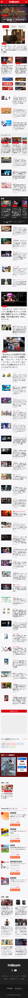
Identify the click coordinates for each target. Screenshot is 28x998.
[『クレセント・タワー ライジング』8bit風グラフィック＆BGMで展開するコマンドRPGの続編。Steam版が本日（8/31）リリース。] (11, 203)
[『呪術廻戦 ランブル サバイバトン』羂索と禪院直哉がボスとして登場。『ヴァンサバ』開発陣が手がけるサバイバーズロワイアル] (6, 685)
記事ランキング (22, 26)
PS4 (22, 744)
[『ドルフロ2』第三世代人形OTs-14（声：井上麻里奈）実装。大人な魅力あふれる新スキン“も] (6, 282)
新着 (2, 5)
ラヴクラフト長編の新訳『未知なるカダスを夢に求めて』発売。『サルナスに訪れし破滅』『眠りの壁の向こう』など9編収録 (19, 663)
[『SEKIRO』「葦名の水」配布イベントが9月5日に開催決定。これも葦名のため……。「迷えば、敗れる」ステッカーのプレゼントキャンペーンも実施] (6, 464)
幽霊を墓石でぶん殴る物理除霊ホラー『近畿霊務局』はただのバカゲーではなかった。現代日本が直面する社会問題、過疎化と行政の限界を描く (19, 175)
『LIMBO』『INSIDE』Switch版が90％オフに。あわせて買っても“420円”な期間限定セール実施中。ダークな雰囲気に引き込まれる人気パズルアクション (19, 453)
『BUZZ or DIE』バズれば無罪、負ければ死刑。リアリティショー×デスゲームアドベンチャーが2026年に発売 (20, 564)
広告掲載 (22, 979)
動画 (2, 198)
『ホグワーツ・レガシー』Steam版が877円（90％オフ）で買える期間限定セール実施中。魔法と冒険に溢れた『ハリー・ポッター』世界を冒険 (20, 539)
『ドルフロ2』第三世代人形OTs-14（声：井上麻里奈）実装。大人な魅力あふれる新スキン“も (20, 284)
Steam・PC (4, 747)
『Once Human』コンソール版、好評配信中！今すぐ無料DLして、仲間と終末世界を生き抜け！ (20, 589)
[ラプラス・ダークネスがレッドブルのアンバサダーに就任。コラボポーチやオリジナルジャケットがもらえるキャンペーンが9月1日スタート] (6, 426)
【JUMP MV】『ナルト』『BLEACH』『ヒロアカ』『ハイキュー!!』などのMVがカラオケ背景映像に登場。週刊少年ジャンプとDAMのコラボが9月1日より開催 (20, 576)
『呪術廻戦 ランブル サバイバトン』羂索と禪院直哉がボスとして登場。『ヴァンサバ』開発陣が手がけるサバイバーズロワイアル (20, 687)
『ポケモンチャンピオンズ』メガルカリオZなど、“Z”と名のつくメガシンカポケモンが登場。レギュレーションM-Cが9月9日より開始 (22, 212)
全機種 (3, 744)
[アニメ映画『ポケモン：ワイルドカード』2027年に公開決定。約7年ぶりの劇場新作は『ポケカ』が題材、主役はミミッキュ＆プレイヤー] (6, 488)
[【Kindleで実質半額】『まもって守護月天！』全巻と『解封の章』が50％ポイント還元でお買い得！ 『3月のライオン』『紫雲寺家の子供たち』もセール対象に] (6, 649)
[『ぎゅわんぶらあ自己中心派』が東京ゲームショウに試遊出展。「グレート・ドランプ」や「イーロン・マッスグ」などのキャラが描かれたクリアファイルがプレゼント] (14, 344)
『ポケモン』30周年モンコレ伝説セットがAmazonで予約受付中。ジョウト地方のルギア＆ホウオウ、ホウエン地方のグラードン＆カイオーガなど (19, 415)
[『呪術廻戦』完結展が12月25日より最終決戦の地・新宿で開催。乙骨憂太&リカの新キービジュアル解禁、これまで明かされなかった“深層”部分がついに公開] (6, 698)
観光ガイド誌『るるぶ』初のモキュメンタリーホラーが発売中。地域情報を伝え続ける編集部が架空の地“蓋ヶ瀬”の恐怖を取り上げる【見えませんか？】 (19, 329)
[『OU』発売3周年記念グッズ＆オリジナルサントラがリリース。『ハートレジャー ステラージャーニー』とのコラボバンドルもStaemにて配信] (6, 111)
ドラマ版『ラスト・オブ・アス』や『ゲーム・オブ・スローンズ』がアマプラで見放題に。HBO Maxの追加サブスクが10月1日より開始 (14, 49)
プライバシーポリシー (15, 976)
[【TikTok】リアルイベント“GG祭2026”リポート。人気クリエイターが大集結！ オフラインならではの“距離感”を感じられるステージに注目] (6, 254)
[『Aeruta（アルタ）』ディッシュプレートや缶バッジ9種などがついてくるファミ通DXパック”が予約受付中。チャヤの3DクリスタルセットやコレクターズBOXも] (6, 229)
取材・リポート (16, 251)
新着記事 (13, 26)
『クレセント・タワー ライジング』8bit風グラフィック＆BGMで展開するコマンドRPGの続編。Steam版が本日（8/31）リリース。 (11, 212)
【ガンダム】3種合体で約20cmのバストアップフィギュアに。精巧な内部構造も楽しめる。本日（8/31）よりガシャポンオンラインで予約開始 (20, 503)
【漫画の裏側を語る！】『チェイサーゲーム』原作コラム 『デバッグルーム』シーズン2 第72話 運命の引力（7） (20, 601)
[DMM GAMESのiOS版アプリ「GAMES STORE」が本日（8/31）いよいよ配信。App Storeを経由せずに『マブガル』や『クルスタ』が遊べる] (6, 185)
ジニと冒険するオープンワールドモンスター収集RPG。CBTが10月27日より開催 (20, 478)
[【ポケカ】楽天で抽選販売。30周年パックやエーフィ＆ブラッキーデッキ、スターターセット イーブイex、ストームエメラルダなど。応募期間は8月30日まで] (7, 942)
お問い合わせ (5, 976)
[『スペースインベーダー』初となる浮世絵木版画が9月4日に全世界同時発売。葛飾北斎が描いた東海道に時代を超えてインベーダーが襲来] (6, 439)
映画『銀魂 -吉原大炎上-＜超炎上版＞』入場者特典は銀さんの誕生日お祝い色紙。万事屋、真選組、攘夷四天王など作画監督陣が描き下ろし (19, 613)
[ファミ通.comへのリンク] (14, 2)
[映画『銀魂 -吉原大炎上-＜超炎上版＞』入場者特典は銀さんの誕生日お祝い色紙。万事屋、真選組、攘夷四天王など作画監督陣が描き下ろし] (6, 611)
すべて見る (24, 198)
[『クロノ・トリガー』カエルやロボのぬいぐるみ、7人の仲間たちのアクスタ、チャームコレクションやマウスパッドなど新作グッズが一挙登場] (6, 375)
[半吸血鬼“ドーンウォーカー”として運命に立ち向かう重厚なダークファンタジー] (6, 513)
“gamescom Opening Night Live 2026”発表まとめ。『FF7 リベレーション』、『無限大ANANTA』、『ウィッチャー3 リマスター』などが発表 (21, 930)
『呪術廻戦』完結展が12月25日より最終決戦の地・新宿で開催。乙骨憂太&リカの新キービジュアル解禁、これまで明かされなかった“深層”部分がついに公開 (20, 700)
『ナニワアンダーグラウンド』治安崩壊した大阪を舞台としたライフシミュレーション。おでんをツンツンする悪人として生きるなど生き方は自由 (19, 162)
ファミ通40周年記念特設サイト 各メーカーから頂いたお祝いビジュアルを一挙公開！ (7, 796)
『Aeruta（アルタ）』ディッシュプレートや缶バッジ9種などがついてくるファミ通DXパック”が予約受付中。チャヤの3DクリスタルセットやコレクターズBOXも (20, 231)
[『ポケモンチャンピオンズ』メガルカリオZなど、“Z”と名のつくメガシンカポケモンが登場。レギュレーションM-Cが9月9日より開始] (22, 203)
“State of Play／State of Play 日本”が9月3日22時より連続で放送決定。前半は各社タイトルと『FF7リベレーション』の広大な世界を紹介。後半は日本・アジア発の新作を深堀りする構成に (13, 18)
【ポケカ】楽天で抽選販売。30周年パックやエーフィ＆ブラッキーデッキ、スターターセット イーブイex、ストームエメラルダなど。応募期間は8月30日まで (7, 950)
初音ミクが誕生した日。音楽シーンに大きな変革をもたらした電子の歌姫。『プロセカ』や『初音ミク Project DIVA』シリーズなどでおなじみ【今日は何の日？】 (20, 638)
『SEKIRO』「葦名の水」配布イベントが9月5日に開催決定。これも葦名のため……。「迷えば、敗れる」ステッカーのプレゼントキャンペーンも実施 (19, 466)
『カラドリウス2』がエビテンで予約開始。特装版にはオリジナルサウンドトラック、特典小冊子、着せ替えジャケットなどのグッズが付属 (20, 100)
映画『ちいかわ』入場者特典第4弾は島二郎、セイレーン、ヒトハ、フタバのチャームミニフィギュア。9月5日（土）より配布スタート (20, 390)
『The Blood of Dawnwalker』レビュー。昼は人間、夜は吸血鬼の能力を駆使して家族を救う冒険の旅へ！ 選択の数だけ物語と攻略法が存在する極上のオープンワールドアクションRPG (21, 69)
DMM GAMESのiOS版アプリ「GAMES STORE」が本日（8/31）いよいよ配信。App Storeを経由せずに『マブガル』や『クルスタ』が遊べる (19, 187)
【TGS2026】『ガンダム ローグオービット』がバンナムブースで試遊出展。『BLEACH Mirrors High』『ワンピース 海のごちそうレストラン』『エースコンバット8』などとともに (20, 243)
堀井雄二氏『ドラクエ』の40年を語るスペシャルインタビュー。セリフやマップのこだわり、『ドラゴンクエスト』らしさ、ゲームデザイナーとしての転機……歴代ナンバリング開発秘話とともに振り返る (7, 930)
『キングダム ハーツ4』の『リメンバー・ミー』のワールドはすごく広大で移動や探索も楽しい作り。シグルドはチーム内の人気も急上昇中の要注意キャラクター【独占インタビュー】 (21, 950)
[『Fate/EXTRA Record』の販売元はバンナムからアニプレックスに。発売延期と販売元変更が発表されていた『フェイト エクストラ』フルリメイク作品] (6, 550)
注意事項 (6, 979)
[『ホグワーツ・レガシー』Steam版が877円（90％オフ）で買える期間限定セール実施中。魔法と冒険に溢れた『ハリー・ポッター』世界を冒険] (6, 537)
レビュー (4, 63)
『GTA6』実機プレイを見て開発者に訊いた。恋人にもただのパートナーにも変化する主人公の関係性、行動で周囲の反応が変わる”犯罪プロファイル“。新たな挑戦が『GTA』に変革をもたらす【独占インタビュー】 (6, 148)
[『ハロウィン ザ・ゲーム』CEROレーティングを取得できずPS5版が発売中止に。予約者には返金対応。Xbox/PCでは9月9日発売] (6, 624)
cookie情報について (14, 979)
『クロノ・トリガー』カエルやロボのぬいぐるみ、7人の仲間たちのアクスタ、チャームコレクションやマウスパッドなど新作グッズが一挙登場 (20, 377)
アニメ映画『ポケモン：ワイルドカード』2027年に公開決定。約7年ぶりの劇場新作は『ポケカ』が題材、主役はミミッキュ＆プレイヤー (20, 490)
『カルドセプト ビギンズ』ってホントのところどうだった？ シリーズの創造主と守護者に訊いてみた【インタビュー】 (20, 527)
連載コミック (15, 597)
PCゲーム (17, 5)
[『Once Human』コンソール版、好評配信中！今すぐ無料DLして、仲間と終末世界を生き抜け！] (6, 587)
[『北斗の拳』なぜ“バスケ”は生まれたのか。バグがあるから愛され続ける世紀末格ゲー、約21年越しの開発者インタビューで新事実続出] (17, 140)
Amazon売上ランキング (9, 808)
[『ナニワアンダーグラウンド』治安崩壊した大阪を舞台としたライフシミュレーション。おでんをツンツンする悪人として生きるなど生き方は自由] (6, 160)
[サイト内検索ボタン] (26, 2)
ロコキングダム (18, 474)
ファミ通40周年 (8, 791)
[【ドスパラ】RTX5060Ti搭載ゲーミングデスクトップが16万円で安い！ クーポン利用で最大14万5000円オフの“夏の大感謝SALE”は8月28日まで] (21, 902)
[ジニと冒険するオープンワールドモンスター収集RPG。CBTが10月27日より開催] (6, 477)
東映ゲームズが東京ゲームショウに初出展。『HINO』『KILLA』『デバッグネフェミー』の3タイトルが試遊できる (20, 676)
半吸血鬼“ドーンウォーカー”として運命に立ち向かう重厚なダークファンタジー (19, 515)
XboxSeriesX (12, 747)
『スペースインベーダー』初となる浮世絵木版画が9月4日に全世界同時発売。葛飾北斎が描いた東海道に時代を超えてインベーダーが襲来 (19, 440)
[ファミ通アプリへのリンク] (9, 988)
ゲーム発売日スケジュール (10, 739)
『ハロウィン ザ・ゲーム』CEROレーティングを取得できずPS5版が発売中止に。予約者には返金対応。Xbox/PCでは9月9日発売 (20, 626)
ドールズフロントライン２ (20, 279)
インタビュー (5, 142)
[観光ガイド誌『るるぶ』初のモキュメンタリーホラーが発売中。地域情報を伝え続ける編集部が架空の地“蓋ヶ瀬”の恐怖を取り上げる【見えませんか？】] (6, 327)
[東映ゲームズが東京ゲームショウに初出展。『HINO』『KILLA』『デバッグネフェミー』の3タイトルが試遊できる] (6, 674)
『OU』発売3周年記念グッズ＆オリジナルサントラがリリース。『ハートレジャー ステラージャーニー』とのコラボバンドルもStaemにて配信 (20, 113)
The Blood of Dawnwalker (20, 511)
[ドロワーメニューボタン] (2, 2)
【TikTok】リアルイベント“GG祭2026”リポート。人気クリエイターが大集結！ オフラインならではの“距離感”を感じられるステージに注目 (20, 256)
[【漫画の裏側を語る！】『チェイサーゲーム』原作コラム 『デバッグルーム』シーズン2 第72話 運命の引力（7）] (6, 600)
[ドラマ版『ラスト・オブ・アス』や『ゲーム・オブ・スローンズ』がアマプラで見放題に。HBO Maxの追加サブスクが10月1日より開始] (14, 36)
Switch (9, 5)
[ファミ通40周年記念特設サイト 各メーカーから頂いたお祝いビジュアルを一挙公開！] (7, 788)
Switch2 (5, 5)
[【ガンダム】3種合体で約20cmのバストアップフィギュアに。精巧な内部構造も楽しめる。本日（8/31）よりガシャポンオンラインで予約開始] (6, 501)
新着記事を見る (14, 711)
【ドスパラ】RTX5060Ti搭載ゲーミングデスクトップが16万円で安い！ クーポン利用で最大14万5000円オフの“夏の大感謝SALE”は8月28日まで (21, 910)
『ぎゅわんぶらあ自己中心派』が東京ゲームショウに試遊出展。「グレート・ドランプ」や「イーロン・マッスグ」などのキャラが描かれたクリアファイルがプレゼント (14, 360)
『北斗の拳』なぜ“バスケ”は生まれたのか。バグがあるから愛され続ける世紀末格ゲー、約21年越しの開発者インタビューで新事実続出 (16, 148)
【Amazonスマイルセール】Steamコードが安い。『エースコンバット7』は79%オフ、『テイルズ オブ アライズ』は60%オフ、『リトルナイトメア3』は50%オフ (20, 271)
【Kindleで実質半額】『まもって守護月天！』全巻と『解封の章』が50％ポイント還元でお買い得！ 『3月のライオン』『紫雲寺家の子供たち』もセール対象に (19, 651)
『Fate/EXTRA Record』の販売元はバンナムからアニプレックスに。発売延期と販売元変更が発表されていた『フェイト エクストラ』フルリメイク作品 (20, 552)
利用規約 (24, 976)
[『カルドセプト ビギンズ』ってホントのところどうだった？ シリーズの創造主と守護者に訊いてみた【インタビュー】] (6, 525)
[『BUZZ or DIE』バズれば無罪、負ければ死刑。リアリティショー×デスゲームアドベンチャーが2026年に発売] (6, 563)
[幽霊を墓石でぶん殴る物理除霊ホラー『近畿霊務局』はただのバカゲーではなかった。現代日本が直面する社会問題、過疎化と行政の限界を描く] (6, 173)
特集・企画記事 (16, 266)
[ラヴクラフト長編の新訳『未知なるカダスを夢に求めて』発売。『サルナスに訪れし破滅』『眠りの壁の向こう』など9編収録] (6, 662)
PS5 (13, 5)
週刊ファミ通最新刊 (8, 755)
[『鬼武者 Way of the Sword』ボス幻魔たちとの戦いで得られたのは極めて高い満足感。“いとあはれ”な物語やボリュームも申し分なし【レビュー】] (7, 60)
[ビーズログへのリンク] (19, 988)
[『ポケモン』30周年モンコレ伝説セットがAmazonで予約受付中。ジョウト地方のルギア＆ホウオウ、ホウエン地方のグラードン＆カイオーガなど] (6, 413)
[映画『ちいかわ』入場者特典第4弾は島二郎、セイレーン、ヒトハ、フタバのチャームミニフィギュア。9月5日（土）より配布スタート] (6, 388)
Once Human (17, 584)
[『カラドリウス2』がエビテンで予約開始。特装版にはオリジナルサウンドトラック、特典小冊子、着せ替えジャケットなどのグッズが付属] (6, 98)
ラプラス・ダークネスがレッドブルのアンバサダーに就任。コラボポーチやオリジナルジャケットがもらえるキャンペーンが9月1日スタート (19, 428)
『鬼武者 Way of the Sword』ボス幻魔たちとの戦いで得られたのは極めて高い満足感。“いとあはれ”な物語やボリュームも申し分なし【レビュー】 (7, 69)
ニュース (4, 15)
